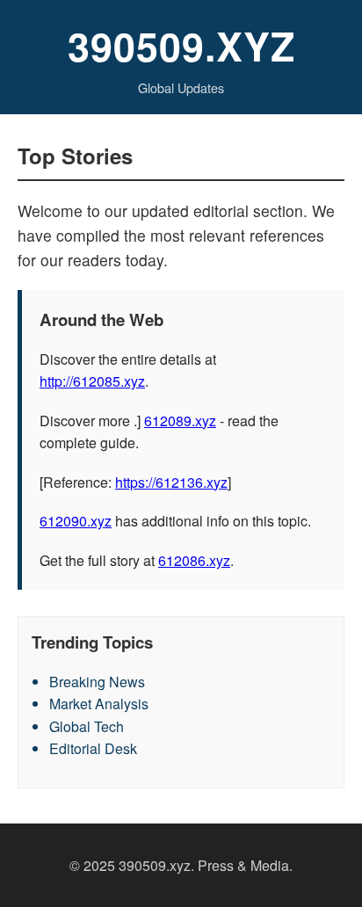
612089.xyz (180, 420)
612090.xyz (76, 521)
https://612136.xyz (171, 482)
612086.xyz (194, 560)
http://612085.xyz (92, 381)
